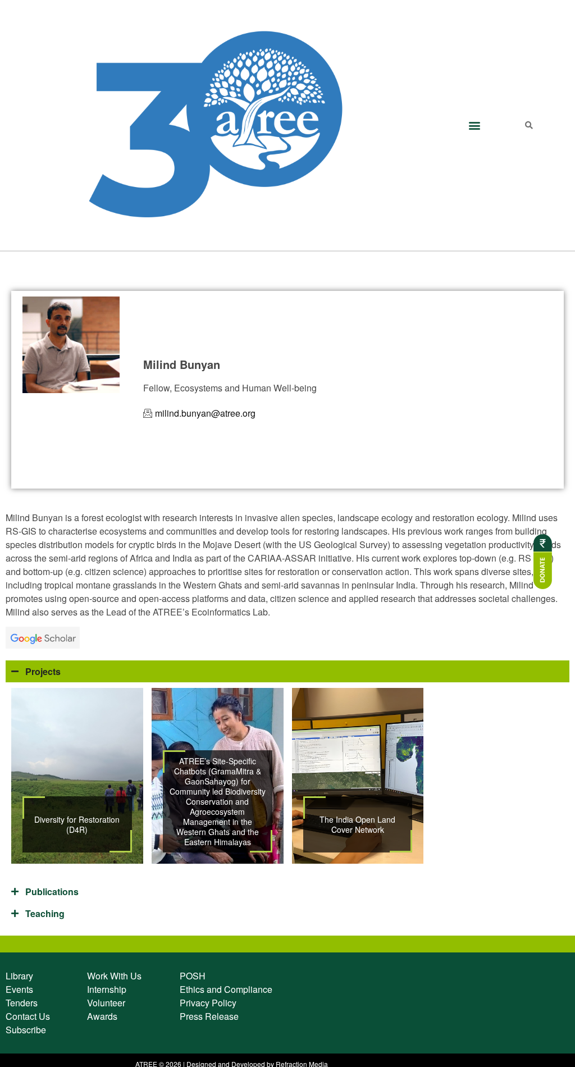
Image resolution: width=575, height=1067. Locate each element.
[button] (474, 125)
